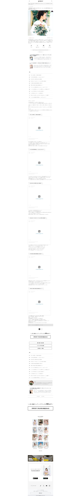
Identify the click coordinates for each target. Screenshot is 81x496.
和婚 (31, 3)
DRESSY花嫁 (31, 6)
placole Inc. (40, 495)
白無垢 (33, 3)
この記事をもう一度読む (40, 348)
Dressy (40, 1)
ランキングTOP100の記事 (40, 345)
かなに (35, 381)
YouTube (43, 47)
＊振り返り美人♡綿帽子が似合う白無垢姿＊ (36, 359)
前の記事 (38, 396)
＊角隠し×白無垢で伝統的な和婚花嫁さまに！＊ (36, 365)
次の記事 (43, 396)
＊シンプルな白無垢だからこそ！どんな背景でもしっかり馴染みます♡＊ (40, 89)
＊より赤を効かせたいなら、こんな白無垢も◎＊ (36, 93)
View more (40, 450)
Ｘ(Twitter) (37, 47)
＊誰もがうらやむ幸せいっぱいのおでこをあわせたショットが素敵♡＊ (39, 95)
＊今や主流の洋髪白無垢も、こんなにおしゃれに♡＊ (37, 357)
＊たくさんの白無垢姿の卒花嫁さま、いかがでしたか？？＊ (38, 97)
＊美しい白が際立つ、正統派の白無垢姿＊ (36, 355)
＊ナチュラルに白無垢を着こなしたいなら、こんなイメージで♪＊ (39, 87)
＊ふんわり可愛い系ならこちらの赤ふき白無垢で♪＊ (37, 91)
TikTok (31, 47)
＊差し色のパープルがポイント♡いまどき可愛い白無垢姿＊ (38, 361)
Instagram (49, 47)
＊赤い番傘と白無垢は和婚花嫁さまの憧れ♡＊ (36, 363)
